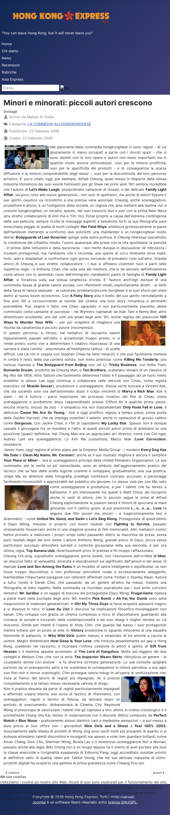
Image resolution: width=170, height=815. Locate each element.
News (6, 58)
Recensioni (11, 65)
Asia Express (12, 79)
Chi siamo (10, 51)
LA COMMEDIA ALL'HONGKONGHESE (59, 124)
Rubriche (9, 72)
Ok (6, 809)
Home (7, 44)
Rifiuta (22, 809)
